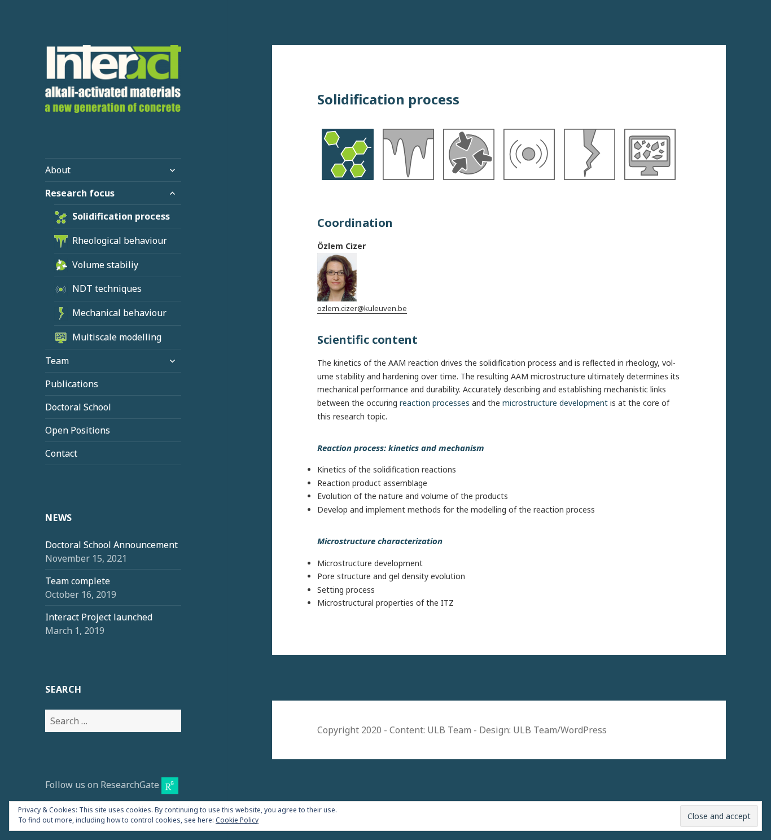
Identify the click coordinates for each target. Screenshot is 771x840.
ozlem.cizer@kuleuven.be (362, 308)
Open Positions (77, 430)
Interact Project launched (98, 617)
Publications (71, 384)
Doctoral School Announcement (111, 545)
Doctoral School (78, 407)
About (58, 170)
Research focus (80, 193)
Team (57, 361)
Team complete (77, 581)
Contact (61, 453)
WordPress (583, 730)
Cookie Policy (237, 820)
